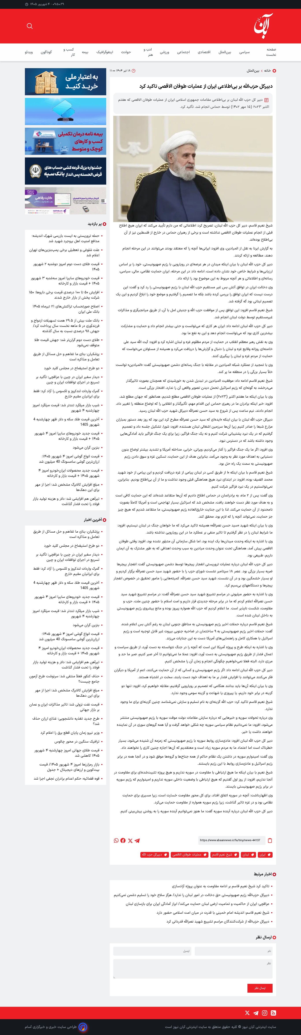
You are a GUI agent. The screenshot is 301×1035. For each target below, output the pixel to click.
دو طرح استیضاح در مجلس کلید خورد (71, 368)
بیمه (85, 52)
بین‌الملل (225, 52)
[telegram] (137, 840)
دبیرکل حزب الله (152, 854)
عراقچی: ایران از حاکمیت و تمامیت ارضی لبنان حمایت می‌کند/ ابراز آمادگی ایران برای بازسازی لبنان (197, 904)
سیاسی (245, 52)
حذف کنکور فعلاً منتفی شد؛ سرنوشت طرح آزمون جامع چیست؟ (64, 679)
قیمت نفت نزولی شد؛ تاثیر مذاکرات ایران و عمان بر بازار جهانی (64, 707)
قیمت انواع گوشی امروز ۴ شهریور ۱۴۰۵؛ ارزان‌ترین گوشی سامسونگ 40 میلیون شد (69, 459)
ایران (263, 854)
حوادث (126, 52)
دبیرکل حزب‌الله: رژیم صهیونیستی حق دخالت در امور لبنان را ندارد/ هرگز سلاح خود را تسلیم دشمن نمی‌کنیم (191, 895)
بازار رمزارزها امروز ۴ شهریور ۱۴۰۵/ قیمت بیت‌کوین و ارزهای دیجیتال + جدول (69, 767)
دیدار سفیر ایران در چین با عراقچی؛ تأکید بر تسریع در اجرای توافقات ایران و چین (67, 379)
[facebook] (123, 840)
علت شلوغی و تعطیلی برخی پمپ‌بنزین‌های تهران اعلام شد (64, 252)
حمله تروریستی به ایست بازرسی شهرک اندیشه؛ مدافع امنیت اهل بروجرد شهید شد (65, 238)
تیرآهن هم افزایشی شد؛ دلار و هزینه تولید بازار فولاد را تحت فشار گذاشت (66, 501)
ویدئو (29, 52)
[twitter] (130, 840)
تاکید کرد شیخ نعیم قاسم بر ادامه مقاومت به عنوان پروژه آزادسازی (220, 886)
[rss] (273, 1013)
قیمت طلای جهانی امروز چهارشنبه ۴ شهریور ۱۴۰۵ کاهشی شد (66, 753)
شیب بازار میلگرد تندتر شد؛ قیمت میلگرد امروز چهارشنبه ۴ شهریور (66, 408)
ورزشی (165, 52)
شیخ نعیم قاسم (222, 854)
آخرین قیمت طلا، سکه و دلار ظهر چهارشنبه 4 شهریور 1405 (66, 422)
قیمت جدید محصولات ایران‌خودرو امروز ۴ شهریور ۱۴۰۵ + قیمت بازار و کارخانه (68, 473)
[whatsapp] (116, 840)
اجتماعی (184, 52)
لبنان (246, 854)
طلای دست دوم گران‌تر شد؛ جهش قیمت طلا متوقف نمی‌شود (66, 342)
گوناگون (47, 52)
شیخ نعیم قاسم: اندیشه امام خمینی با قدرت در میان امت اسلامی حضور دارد (213, 912)
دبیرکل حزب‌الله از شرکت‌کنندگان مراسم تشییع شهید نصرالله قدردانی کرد (218, 921)
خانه (267, 70)
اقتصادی (205, 52)
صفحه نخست (271, 52)
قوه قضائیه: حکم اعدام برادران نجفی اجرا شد (66, 778)
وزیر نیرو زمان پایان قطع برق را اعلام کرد (70, 733)
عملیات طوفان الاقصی (187, 854)
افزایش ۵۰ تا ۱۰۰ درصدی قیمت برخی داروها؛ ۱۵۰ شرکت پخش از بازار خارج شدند (64, 295)
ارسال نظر (260, 988)
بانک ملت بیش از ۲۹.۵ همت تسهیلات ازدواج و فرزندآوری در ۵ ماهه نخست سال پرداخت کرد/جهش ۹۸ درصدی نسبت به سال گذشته (65, 326)
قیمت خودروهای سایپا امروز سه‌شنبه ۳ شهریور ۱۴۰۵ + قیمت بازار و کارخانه (65, 281)
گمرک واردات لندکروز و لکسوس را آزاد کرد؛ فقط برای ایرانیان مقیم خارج (66, 394)
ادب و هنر (148, 52)
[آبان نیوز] (263, 26)
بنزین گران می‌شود (86, 447)
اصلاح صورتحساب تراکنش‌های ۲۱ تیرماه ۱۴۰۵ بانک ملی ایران (66, 309)
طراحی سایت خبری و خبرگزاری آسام (51, 1027)
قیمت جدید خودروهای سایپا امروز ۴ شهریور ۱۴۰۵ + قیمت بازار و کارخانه (66, 436)
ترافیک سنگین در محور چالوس (76, 741)
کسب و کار (69, 52)
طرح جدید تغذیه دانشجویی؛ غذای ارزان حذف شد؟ (65, 721)
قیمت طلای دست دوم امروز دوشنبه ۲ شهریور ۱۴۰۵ (66, 267)
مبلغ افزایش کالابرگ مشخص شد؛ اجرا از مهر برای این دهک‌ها (67, 487)
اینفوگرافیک (105, 52)
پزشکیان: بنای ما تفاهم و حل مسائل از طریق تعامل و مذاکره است (66, 357)
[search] (30, 26)
